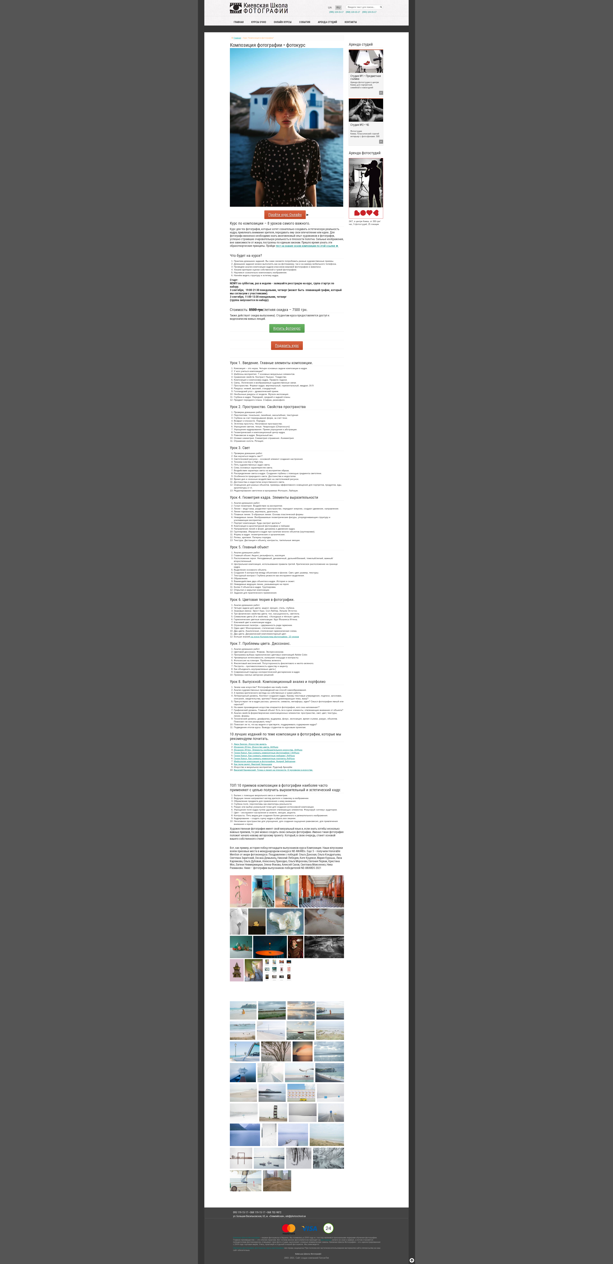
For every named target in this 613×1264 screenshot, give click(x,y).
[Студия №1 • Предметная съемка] (366, 61)
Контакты (351, 22)
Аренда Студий (327, 22)
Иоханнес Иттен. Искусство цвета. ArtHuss (256, 747)
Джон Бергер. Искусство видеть (250, 744)
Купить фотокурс (287, 328)
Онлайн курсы (282, 22)
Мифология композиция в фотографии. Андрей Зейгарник (264, 761)
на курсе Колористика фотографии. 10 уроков (274, 636)
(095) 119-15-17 (336, 12)
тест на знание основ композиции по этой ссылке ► (307, 245)
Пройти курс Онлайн (285, 214)
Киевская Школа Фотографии (246, 1238)
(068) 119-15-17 (353, 12)
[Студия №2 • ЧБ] (366, 110)
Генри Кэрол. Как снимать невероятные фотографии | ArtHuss (266, 752)
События (304, 22)
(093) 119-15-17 (369, 12)
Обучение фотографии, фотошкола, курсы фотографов (258, 1248)
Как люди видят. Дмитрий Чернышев (253, 764)
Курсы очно (258, 22)
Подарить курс (287, 345)
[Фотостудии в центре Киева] (366, 188)
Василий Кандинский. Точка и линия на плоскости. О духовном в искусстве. (273, 770)
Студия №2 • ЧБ (359, 124)
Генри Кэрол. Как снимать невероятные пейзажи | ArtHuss (264, 755)
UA (330, 7)
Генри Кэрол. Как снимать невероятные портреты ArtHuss (264, 758)
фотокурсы (326, 1240)
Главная (239, 22)
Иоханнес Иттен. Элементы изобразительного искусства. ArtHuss (268, 750)
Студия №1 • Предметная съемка (365, 77)
